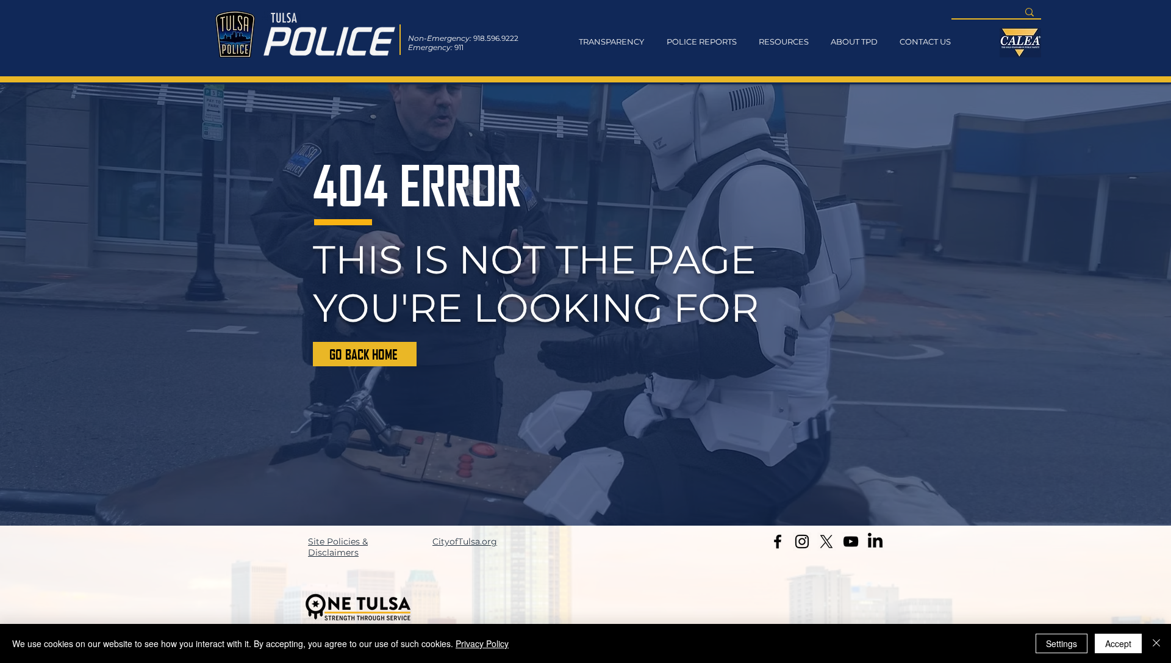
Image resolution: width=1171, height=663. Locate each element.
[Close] (1156, 643)
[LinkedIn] (875, 541)
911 (459, 47)
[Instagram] (802, 541)
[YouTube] (851, 541)
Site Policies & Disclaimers (338, 547)
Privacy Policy (482, 643)
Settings (1061, 643)
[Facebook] (777, 541)
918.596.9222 (495, 38)
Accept (1118, 643)
